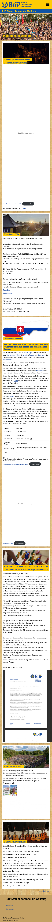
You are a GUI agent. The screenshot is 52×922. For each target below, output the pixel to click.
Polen (17, 355)
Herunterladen (28, 203)
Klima (16, 381)
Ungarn (31, 355)
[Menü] (47, 5)
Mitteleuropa (27, 353)
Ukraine (25, 355)
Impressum (9, 905)
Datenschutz (10, 909)
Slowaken (11, 396)
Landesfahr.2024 (8, 543)
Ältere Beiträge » (44, 891)
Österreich (41, 355)
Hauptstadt (40, 371)
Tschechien (11, 355)
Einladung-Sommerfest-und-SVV (12, 203)
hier (24, 208)
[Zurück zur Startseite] (17, 4)
